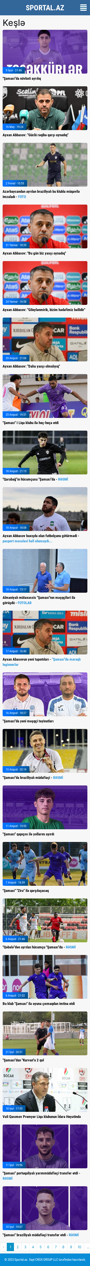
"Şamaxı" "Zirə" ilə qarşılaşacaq (26, 890)
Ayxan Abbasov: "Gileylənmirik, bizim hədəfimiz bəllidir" (44, 310)
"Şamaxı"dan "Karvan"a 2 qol (23, 1060)
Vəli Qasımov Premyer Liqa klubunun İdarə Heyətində (42, 1116)
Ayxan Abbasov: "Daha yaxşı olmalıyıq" (31, 366)
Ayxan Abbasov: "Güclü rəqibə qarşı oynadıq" (35, 135)
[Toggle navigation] (83, 7)
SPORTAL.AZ (45, 7)
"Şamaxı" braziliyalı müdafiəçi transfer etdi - (41, 1235)
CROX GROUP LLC (46, 1260)
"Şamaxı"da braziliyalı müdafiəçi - (33, 777)
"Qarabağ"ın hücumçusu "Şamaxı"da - (35, 479)
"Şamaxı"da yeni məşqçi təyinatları (28, 721)
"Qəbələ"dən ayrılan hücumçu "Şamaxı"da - (39, 947)
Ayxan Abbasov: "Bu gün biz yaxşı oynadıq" (34, 253)
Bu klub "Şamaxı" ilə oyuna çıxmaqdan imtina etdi (39, 1003)
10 (79, 1247)
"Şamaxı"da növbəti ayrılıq (22, 78)
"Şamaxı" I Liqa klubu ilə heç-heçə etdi (31, 423)
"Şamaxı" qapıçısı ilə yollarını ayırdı (28, 834)
